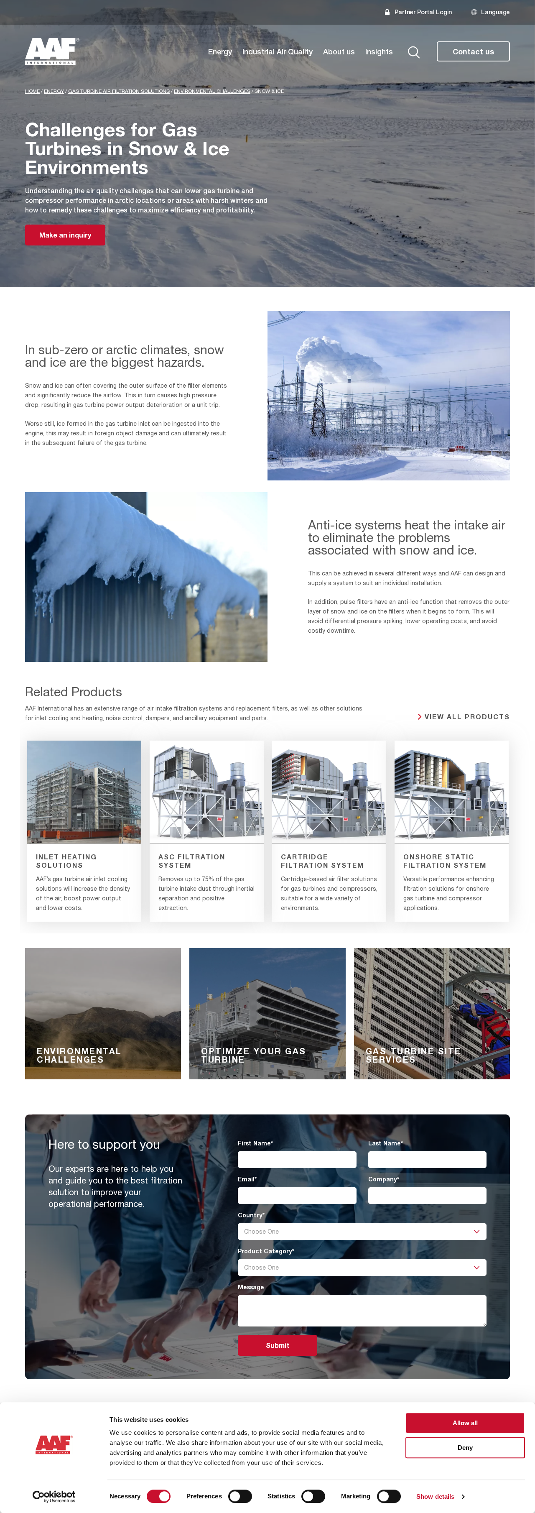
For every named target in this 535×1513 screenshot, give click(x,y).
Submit (277, 1345)
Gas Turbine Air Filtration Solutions (119, 91)
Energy (220, 51)
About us (339, 51)
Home (32, 91)
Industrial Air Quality (277, 51)
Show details (435, 1496)
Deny (465, 1447)
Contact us (473, 51)
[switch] (240, 1496)
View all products (467, 717)
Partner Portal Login (423, 11)
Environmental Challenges (212, 91)
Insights (379, 51)
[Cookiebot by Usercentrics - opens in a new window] (54, 1496)
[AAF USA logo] (52, 51)
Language (495, 11)
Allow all (465, 1422)
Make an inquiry (65, 235)
